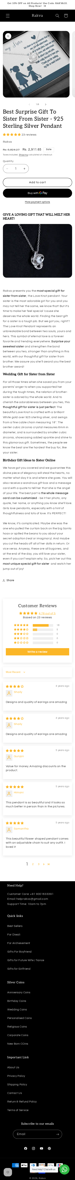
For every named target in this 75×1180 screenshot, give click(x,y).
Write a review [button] (37, 651)
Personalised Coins (19, 1018)
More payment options (37, 202)
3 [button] (39, 864)
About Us (13, 1067)
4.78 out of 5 (47, 613)
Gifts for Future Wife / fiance (25, 960)
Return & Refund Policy (22, 1101)
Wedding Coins (17, 1009)
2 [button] (33, 864)
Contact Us (14, 1093)
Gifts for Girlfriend (19, 968)
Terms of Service (18, 1110)
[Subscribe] (58, 1134)
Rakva (42, 1178)
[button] (7, 15)
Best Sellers (15, 926)
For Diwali (13, 934)
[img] (15, 686)
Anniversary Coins (18, 992)
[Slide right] (46, 104)
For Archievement (18, 943)
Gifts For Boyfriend (19, 951)
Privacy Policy (16, 1076)
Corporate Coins (17, 1035)
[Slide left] (29, 104)
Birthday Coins (16, 1001)
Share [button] (10, 580)
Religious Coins (17, 1026)
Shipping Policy (17, 1084)
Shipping (23, 155)
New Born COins (17, 1043)
